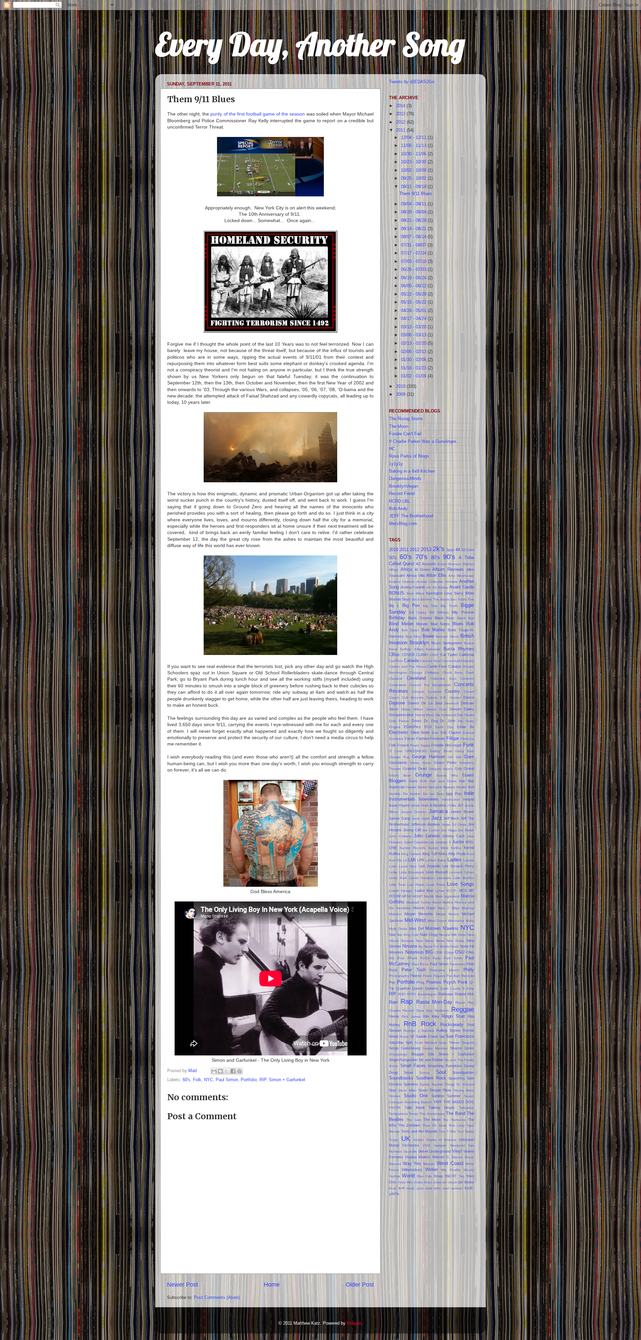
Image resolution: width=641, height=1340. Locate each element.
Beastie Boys (400, 599)
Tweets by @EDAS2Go (411, 81)
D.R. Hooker (450, 697)
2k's (438, 548)
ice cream (449, 1182)
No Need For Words (433, 946)
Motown (432, 928)
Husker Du (418, 794)
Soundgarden (463, 1072)
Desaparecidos (401, 715)
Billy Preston (463, 612)
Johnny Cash (453, 836)
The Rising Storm (406, 418)
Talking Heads (442, 1108)
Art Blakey (440, 587)
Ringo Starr (453, 1016)
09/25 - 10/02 (414, 178)
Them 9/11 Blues (415, 193)
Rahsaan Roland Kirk (456, 994)
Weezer (429, 1164)
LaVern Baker (435, 860)
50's (393, 557)
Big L (394, 606)
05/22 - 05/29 (414, 294)
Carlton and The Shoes (407, 666)
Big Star (430, 606)
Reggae (462, 1009)
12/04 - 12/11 (414, 137)
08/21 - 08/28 (414, 220)
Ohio (470, 952)
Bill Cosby (418, 612)
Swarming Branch (418, 1102)
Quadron (403, 988)
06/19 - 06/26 (414, 278)
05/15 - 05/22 (414, 302)
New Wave (425, 941)
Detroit (420, 715)
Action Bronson (449, 564)
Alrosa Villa (415, 575)
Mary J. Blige (449, 908)
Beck (416, 599)
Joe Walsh (466, 830)
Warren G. (441, 1157)
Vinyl (457, 1151)
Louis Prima (435, 884)
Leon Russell (436, 872)
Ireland (468, 799)
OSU (459, 952)
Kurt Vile (395, 860)
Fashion (422, 738)
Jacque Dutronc (413, 812)
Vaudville (410, 1151)
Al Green (422, 569)
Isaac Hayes (399, 805)
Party (437, 958)
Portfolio (249, 1079)
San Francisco (460, 1036)
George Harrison (428, 757)
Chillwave (432, 672)
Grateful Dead (415, 769)
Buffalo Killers (411, 649)
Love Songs (460, 884)
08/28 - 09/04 (414, 212)
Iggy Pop (454, 794)
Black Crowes (420, 618)
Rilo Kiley (431, 1016)
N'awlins (450, 928)
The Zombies (409, 1125)
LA (405, 860)
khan (393, 1188)
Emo (435, 732)
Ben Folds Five (462, 599)
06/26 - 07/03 (414, 269)
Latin (393, 866)
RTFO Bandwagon (421, 994)
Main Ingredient (447, 896)
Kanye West (438, 848)
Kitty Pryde (457, 854)
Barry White (464, 593)
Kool (470, 854)
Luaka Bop (424, 890)
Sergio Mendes (435, 1048)
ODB (438, 952)
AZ (418, 564)
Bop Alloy (413, 636)
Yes (461, 1176)
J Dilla (451, 805)
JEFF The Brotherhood (411, 516)
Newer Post (182, 1284)
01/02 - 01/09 (414, 376)
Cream (469, 691)
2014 (401, 106)
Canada (411, 660)
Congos (418, 691)
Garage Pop (399, 757)
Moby (470, 921)
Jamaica (438, 811)
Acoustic (429, 564)
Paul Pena (420, 964)
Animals (451, 581)
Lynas (439, 890)
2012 (401, 122)
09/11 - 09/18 (414, 186)
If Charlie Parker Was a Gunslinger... (424, 441)
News (440, 941)
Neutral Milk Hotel (452, 935)
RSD (401, 994)
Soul (441, 1072)
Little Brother (463, 878)
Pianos (415, 976)
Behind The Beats (435, 599)
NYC (208, 1079)
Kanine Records (413, 848)
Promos (433, 982)
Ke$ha (456, 848)
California (466, 655)
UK (405, 1138)
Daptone (397, 703)
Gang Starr (464, 751)
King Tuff (430, 854)
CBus (394, 654)
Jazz (436, 818)
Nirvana (409, 946)
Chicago (416, 672)
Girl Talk (454, 757)
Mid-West (415, 920)
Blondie (422, 624)
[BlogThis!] (220, 1071)
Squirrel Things (443, 1084)
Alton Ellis (436, 575)
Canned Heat (430, 661)
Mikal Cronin (437, 921)
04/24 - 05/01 (414, 310)
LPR (420, 860)
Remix (394, 1016)
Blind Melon (401, 624)
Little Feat (397, 884)
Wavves (395, 1164)
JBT (460, 805)
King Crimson (411, 854)
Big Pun (411, 605)
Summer (454, 1096)
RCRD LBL (399, 501)
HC (392, 449)
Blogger (354, 1323)
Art (429, 587)
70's (421, 556)
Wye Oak (424, 1176)
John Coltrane (400, 836)
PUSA (425, 958)
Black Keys (445, 618)
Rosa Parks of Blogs (409, 456)
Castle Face (437, 666)
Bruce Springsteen (446, 643)
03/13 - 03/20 (414, 327)
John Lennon (426, 836)
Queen (417, 988)
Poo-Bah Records (460, 976)
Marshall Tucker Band (423, 902)
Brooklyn (419, 642)
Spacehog (456, 1078)
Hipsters (449, 787)
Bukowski (433, 649)
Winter (431, 1169)
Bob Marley (433, 630)
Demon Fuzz (436, 709)
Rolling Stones (448, 1030)
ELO (428, 727)
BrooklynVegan (403, 486)
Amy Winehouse (461, 575)
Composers (397, 685)
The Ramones (454, 1120)
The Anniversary (431, 1114)
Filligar (452, 738)
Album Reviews (448, 569)
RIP (262, 1079)
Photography (399, 976)
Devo (430, 715)
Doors (417, 721)
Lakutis (468, 860)
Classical (395, 678)
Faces (410, 738)
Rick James (411, 1016)
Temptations (398, 1114)
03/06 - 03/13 (414, 335)
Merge (441, 914)
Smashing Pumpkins (445, 1066)
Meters (453, 914)
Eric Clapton (451, 732)
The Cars (413, 1120)
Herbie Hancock (429, 787)
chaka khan (423, 1182)
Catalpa (454, 666)
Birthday (397, 618)
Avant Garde (461, 587)
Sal (441, 1036)
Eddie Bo (465, 727)
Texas (413, 1114)
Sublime (437, 1096)
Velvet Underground (434, 1151)
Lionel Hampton (421, 878)
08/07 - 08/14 (414, 236)
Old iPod (396, 958)
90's (449, 556)
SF (412, 1036)
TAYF (437, 1102)
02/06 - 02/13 (414, 351)
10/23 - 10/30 (414, 162)
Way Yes (412, 1163)
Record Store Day (417, 1010)
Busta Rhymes (458, 649)
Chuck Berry (452, 672)
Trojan (394, 1140)
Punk (463, 982)
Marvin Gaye (424, 908)
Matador (395, 914)
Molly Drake (398, 929)
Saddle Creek (427, 1036)
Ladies (454, 859)
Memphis (425, 914)
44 (457, 549)
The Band (455, 1113)
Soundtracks (401, 1078)
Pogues (439, 976)
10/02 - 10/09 (414, 170)
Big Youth (449, 606)
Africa (406, 569)
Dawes (413, 703)
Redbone (442, 1010)
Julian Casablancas (419, 842)
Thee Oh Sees (434, 1125)
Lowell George (400, 890)
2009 (401, 394)
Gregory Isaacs (441, 769)
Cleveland (416, 678)
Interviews (428, 799)
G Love (395, 751)
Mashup (468, 908)
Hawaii (411, 787)
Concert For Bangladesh (430, 685)
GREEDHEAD (416, 751)
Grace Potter (445, 763)
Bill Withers (439, 612)
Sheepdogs (398, 1054)
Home (272, 1284)
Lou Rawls (415, 884)
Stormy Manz (463, 1090)
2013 (401, 114)
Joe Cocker (431, 830)
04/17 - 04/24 (414, 318)
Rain (393, 1002)
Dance (468, 697)
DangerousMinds (405, 478)
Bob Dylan (410, 630)
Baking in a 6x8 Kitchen (412, 471)
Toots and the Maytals (419, 1131)
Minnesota (456, 921)
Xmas (438, 1176)
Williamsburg (412, 1170)
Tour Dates (465, 1131)
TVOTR (394, 1108)
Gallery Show (441, 751)
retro (437, 1188)
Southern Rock (431, 1078)
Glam (469, 757)
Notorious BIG (419, 952)
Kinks (442, 854)
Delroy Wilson (412, 709)
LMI (412, 860)
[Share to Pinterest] (239, 1071)
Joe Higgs (449, 830)
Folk (197, 1079)
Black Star (465, 618)
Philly (468, 970)
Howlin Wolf (465, 787)
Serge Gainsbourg (404, 1048)
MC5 (463, 890)
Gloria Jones (420, 763)
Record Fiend (402, 493)
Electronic (398, 732)
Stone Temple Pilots (435, 1090)
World (408, 1175)
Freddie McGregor (446, 745)
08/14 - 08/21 (414, 228)
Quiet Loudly (450, 988)
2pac (450, 550)
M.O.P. (451, 890)
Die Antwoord (445, 715)
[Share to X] (226, 1071)
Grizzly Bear (400, 775)
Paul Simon (227, 1079)
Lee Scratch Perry (458, 866)
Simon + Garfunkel (287, 1079)
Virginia (411, 1157)
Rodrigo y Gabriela (418, 1030)
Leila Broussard (411, 872)
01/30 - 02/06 (414, 359)
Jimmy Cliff (412, 830)
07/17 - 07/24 (414, 253)
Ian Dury (437, 794)
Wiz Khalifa (450, 1170)
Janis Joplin (421, 818)
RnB (410, 1023)
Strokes (395, 1096)
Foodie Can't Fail (405, 434)
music (410, 1188)
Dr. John (447, 721)
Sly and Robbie (431, 1060)
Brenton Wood (447, 636)
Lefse (393, 872)
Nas (392, 935)
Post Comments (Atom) (217, 1297)
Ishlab (415, 805)
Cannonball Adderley (458, 661)
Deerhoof (451, 703)
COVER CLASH (415, 655)
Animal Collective (430, 581)
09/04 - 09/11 (414, 204)
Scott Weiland (426, 1042)
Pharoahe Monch (444, 970)
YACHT (451, 1176)
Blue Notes (440, 624)
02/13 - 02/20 (414, 343)
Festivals (437, 738)
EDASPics (412, 727)
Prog (420, 982)
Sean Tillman (449, 1042)
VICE (427, 1145)
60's (186, 1079)
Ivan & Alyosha (433, 805)
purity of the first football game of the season (257, 114)
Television (466, 1108)
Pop (392, 982)
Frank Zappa (420, 745)
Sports (425, 1084)
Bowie (428, 636)
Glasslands (398, 763)
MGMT (418, 896)
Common (467, 678)
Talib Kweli (415, 1108)
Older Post (360, 1284)
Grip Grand (464, 769)
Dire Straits (465, 715)
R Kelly (468, 988)
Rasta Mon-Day (434, 1002)
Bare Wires (415, 593)
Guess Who (447, 775)
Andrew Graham (402, 581)
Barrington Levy (439, 593)
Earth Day (444, 727)
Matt (193, 1070)
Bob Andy (398, 508)
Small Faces (413, 1065)
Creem (394, 697)
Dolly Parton (399, 721)
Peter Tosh (414, 970)
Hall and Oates (443, 781)
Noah (454, 946)
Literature (444, 878)
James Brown (462, 812)
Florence (467, 738)
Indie (469, 793)
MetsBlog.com (403, 523)
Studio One (416, 1096)
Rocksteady (451, 1024)
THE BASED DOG (458, 1102)
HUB (423, 781)
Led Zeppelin (429, 866)
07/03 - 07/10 (414, 261)
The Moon (398, 426)
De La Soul (431, 703)
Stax (392, 1090)
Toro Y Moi (447, 1131)
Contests (434, 691)
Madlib (429, 896)
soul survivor (453, 1188)
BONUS (396, 593)
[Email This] (214, 1071)
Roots (404, 1036)
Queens (431, 988)
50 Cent (467, 550)
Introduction (451, 799)
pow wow (424, 1188)
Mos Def (416, 929)
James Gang (399, 818)
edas (437, 1182)
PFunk (412, 958)
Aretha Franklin (413, 587)
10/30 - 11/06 (414, 154)
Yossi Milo (405, 1182)
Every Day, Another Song (310, 44)
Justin (458, 842)
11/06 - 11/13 (414, 145)
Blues (457, 624)
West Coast (450, 1163)
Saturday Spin (401, 1042)
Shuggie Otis (423, 1054)
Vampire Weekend (449, 1145)
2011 (401, 130)
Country (452, 691)
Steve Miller (407, 1090)
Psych (449, 982)
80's (435, 557)
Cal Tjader (449, 655)
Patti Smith (453, 958)
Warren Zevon (463, 1157)
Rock (428, 1023)
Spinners (411, 1084)
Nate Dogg (429, 935)
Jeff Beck (451, 818)
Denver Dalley (461, 709)
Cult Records (413, 697)
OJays (449, 952)
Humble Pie (398, 794)
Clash (469, 672)
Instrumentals (402, 799)
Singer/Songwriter (403, 1060)
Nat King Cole (408, 935)
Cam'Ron (396, 661)
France (403, 745)
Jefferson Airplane (425, 824)
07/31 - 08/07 (414, 245)
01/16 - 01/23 (414, 368)
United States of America (435, 1140)
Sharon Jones (462, 1048)
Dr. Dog (431, 721)
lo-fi (401, 1188)
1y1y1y (396, 464)
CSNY (434, 655)
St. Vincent (465, 1084)
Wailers (424, 1157)
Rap (407, 1001)
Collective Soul (443, 678)
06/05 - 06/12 (414, 286)
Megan (410, 914)
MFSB (406, 896)
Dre (460, 721)
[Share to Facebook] (233, 1071)
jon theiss (466, 1182)
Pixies (427, 976)
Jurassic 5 (443, 842)
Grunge (423, 775)
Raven (460, 1002)
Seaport (468, 1042)
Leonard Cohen (461, 872)
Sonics (424, 1072)
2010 (401, 386)
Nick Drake (455, 941)
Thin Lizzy (456, 1125)
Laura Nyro (408, 866)
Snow (408, 1072)
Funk (468, 744)
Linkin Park (398, 878)
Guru (413, 781)
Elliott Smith (420, 732)
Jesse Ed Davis (454, 824)
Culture (431, 697)
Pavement (457, 964)
